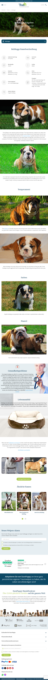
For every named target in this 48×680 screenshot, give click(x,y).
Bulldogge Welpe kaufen (24, 479)
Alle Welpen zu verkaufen (24, 450)
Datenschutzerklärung (20, 678)
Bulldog (6, 228)
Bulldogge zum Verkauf (14, 442)
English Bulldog (26, 135)
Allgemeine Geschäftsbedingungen (8, 678)
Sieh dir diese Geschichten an (23, 601)
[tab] (22, 519)
